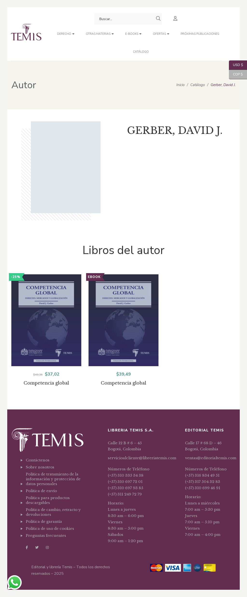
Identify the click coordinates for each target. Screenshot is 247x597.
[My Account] (175, 19)
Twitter (37, 547)
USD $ (236, 65)
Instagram (47, 547)
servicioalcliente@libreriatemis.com (142, 458)
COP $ (236, 74)
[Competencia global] (46, 323)
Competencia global (46, 383)
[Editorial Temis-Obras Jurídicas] (26, 33)
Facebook (27, 547)
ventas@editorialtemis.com (210, 458)
